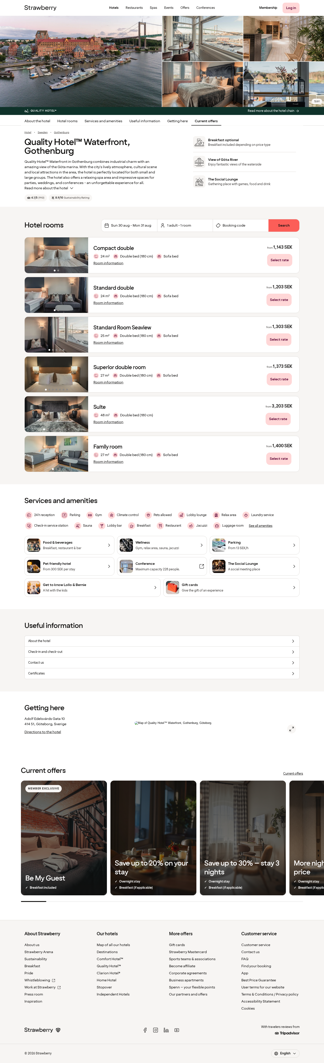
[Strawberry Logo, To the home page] (40, 8)
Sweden (43, 132)
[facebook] (145, 1030)
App (244, 973)
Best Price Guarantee (258, 980)
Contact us (250, 952)
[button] (56, 255)
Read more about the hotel (46, 188)
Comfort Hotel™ (110, 959)
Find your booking (256, 966)
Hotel (27, 132)
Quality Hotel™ (109, 966)
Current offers (206, 121)
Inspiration (33, 1001)
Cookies (248, 1008)
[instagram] (155, 1030)
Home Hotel (106, 980)
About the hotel (37, 121)
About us (31, 945)
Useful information (144, 121)
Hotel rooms (67, 121)
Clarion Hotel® (108, 973)
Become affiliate (182, 966)
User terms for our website (262, 987)
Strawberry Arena (38, 952)
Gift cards (177, 945)
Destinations (107, 952)
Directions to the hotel (42, 732)
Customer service (255, 945)
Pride (28, 973)
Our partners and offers (188, 994)
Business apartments (186, 980)
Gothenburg (61, 132)
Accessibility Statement (260, 1001)
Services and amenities (103, 121)
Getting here (177, 121)
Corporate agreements (188, 973)
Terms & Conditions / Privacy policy (269, 994)
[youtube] (176, 1030)
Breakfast (32, 966)
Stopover (104, 987)
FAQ (244, 959)
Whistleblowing (37, 980)
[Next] (82, 255)
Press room (33, 994)
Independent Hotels (113, 994)
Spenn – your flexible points (192, 987)
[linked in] (166, 1030)
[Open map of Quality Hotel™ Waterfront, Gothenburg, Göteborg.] (291, 729)
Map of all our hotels (113, 945)
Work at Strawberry (40, 987)
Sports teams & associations (192, 959)
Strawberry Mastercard (188, 952)
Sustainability (35, 959)
